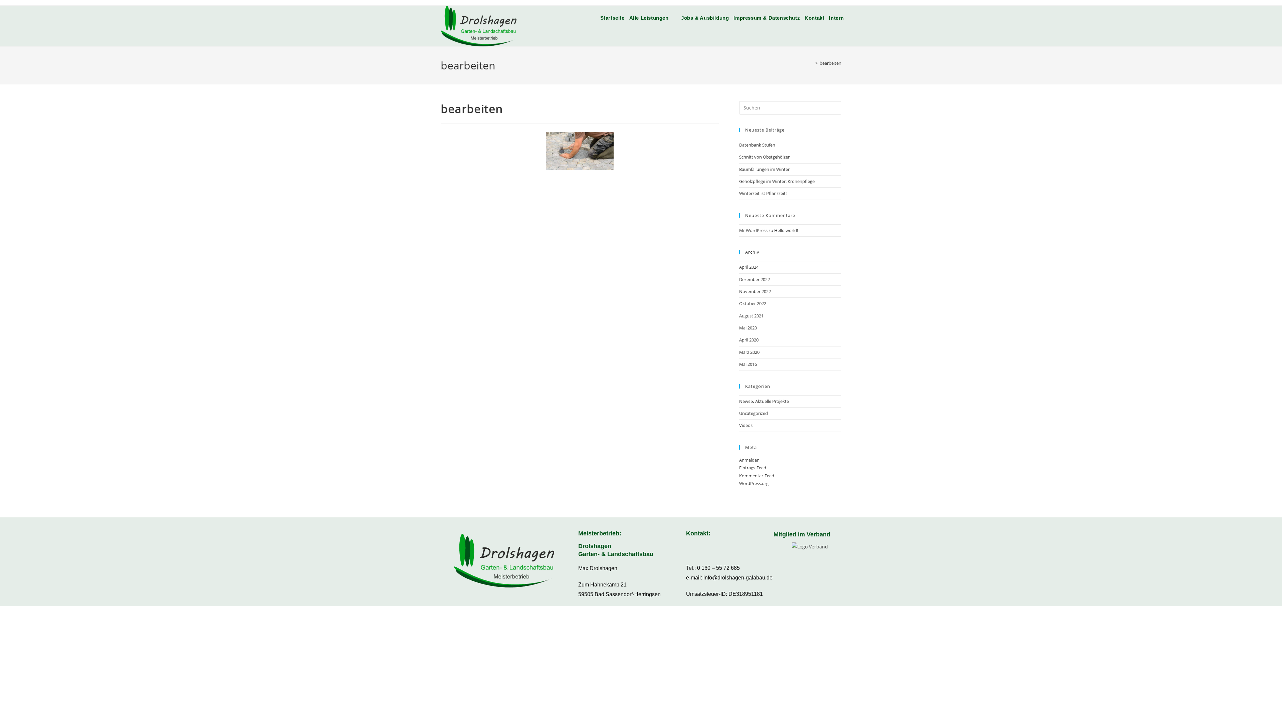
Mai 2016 (748, 364)
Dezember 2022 (754, 279)
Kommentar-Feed (756, 476)
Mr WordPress (753, 230)
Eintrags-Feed (752, 468)
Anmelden (749, 460)
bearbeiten (830, 63)
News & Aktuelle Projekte (764, 401)
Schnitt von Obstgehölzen (765, 157)
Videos (746, 425)
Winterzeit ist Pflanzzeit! (763, 193)
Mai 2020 (748, 328)
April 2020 (749, 340)
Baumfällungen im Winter (764, 169)
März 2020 (749, 352)
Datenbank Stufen (757, 145)
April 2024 (749, 267)
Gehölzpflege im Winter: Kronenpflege (777, 181)
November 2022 (755, 291)
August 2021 (751, 316)
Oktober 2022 (752, 303)
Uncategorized (753, 413)
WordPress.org (754, 483)
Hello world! (786, 230)
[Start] (811, 63)
